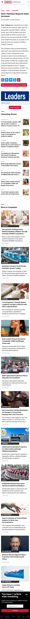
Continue (15, 610)
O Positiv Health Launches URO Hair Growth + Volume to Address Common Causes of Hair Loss (11, 124)
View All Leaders (15, 107)
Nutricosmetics (4, 119)
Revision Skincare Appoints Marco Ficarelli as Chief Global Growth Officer (14, 557)
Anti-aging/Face (6, 551)
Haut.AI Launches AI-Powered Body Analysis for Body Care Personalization (14, 520)
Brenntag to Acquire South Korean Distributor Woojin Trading (14, 267)
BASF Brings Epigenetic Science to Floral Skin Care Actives (11, 164)
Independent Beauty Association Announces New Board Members (13, 484)
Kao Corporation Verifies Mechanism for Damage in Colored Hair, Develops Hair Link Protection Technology (15, 412)
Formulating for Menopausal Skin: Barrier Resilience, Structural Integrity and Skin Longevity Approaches (10, 155)
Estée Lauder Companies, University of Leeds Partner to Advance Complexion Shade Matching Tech (11, 145)
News (8, 10)
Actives (2, 151)
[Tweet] (14, 80)
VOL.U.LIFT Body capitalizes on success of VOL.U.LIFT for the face (13, 591)
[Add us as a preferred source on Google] (18, 80)
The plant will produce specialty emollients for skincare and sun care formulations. (14, 383)
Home (2, 10)
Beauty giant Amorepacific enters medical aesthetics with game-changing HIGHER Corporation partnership (13, 239)
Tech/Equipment (6, 514)
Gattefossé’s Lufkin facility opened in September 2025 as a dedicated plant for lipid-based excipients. (15, 456)
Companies (15, 10)
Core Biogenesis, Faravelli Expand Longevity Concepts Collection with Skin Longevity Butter (14, 304)
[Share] (6, 80)
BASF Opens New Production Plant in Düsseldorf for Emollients (15, 377)
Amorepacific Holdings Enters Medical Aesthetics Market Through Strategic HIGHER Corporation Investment (14, 232)
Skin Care (5, 299)
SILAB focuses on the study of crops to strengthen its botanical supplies (10, 134)
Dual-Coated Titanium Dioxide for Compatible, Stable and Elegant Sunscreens (10, 183)
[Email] (2, 80)
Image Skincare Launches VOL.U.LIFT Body (11, 586)
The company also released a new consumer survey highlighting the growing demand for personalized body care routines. (14, 527)
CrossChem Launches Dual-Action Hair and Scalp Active (10, 193)
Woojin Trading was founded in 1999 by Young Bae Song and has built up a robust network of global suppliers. (14, 273)
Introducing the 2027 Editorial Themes (11, 173)
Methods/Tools (6, 407)
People (4, 480)
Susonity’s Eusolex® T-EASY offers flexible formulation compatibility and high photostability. (14, 348)
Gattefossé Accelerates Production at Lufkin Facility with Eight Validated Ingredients (14, 449)
